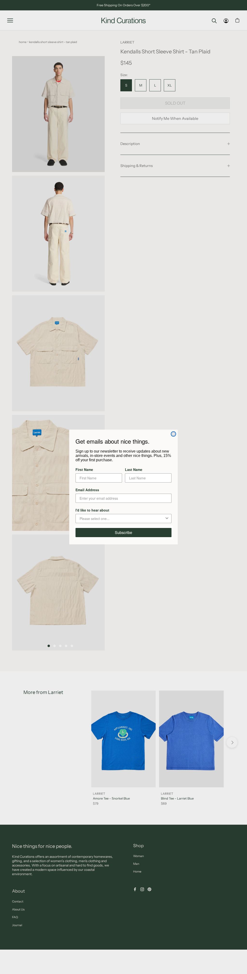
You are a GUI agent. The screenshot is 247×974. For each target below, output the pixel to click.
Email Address (87, 489)
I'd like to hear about (92, 510)
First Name (84, 469)
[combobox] (122, 518)
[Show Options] (167, 518)
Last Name (133, 469)
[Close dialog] (173, 434)
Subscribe (123, 532)
